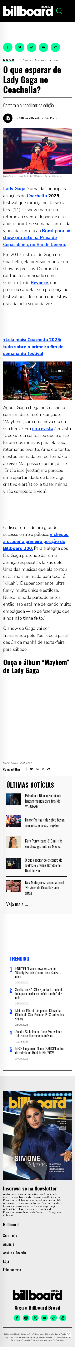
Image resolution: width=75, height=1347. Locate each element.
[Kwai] (62, 1318)
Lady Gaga (8, 60)
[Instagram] (26, 1318)
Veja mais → (17, 904)
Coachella (37, 196)
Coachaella (10, 763)
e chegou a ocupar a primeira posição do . (36, 541)
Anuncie (8, 1244)
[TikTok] (53, 1318)
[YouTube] (44, 1318)
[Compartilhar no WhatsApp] (31, 47)
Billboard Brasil (29, 118)
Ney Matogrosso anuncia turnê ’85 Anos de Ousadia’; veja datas (44, 887)
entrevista (42, 429)
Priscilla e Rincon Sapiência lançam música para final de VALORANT (43, 800)
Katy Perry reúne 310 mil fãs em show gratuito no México (43, 843)
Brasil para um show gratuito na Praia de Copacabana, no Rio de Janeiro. (37, 238)
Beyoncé (39, 283)
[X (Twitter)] (35, 1318)
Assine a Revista (14, 1252)
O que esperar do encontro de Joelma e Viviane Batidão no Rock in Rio (43, 865)
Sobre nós (10, 1235)
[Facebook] (17, 1318)
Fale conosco (12, 1269)
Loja (6, 1261)
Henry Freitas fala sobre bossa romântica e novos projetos (45, 822)
